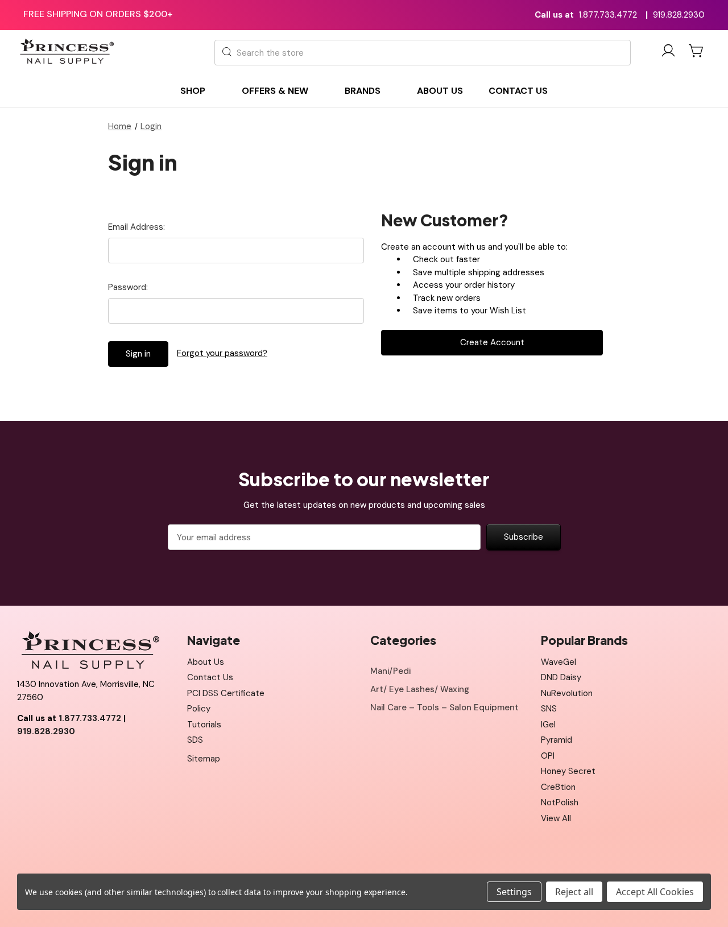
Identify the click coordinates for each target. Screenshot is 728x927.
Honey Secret (568, 771)
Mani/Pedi (390, 671)
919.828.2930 (679, 14)
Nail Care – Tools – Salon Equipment (444, 707)
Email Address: (136, 227)
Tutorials (204, 724)
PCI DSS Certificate (225, 693)
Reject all (574, 891)
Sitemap (203, 758)
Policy (198, 708)
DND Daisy (561, 677)
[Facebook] (25, 759)
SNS (549, 708)
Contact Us (210, 677)
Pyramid (556, 740)
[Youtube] (51, 759)
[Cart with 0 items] (696, 50)
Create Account (492, 342)
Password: (128, 287)
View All (556, 818)
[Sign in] (668, 52)
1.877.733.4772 (608, 14)
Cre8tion (558, 787)
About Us (205, 662)
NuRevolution (567, 693)
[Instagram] (76, 759)
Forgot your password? (222, 353)
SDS (195, 740)
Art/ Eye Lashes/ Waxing (419, 689)
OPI (548, 756)
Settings (514, 891)
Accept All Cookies (655, 891)
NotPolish (559, 802)
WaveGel (558, 662)
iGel (548, 724)
